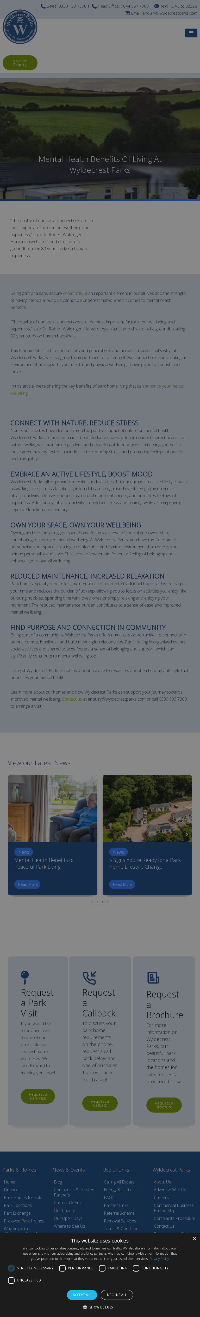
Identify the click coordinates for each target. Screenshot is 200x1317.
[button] (100, 1307)
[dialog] (100, 1275)
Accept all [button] (82, 1295)
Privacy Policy (159, 1258)
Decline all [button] (117, 1295)
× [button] (194, 1239)
